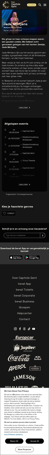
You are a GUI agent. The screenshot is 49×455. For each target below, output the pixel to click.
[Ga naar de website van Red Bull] (37, 358)
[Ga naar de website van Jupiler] (24, 347)
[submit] (42, 235)
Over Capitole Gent (24, 278)
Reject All (14, 441)
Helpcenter (24, 313)
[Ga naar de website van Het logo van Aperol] (17, 367)
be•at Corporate (24, 295)
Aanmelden (31, 5)
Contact (24, 319)
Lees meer (23, 107)
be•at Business (24, 301)
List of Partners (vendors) (13, 434)
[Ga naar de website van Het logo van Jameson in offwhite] (24, 378)
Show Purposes (24, 449)
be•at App (24, 283)
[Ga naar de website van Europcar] (24, 338)
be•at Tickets (24, 289)
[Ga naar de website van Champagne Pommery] (35, 367)
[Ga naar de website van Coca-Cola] (19, 357)
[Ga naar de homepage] (11, 4)
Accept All (34, 441)
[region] (24, 421)
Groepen (24, 307)
